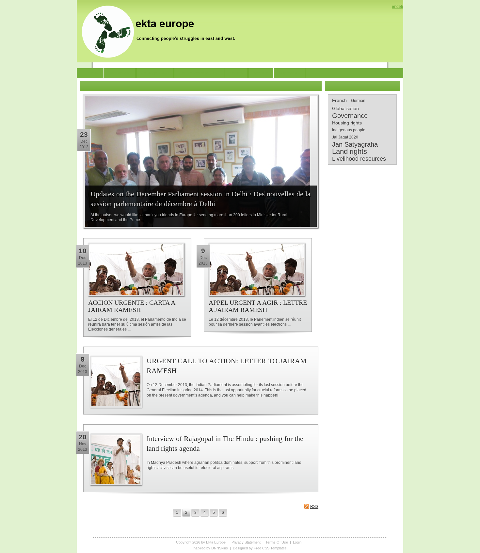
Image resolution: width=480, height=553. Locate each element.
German (358, 101)
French (339, 100)
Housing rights (347, 123)
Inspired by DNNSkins (210, 548)
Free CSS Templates (270, 548)
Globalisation (345, 108)
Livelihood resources (359, 159)
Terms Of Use (276, 542)
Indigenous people (348, 130)
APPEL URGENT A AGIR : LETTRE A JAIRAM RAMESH (258, 306)
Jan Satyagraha (355, 144)
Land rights (349, 152)
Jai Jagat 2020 (345, 137)
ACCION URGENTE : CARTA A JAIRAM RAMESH (131, 306)
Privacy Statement (246, 542)
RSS (314, 506)
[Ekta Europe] (161, 31)
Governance (350, 116)
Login (297, 542)
